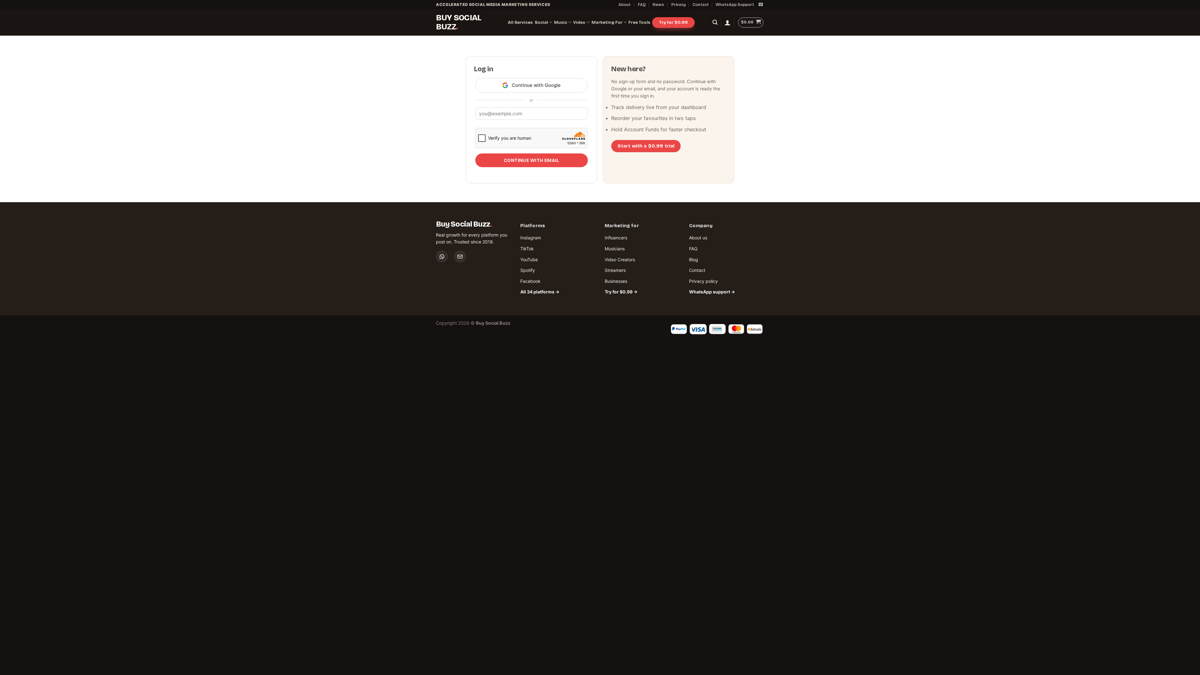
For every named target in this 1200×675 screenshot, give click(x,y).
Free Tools (639, 22)
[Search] (715, 22)
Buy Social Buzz (458, 22)
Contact (700, 4)
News (658, 4)
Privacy (678, 4)
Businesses (616, 281)
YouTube (529, 259)
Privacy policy (703, 281)
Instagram (530, 237)
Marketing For (607, 22)
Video (579, 22)
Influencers (616, 237)
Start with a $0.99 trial (646, 146)
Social (541, 22)
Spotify (527, 270)
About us (698, 237)
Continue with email (531, 160)
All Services (520, 22)
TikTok (527, 248)
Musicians (615, 248)
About (624, 4)
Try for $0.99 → (621, 291)
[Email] (460, 256)
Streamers (615, 270)
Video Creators (620, 259)
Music (560, 22)
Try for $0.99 (673, 22)
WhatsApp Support (735, 4)
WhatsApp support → (712, 291)
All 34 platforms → (539, 291)
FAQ (642, 4)
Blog (693, 259)
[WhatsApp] (442, 256)
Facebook (530, 281)
